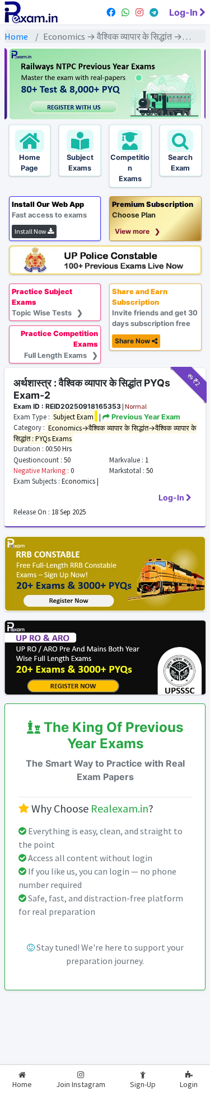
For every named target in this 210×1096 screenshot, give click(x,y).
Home (16, 36)
